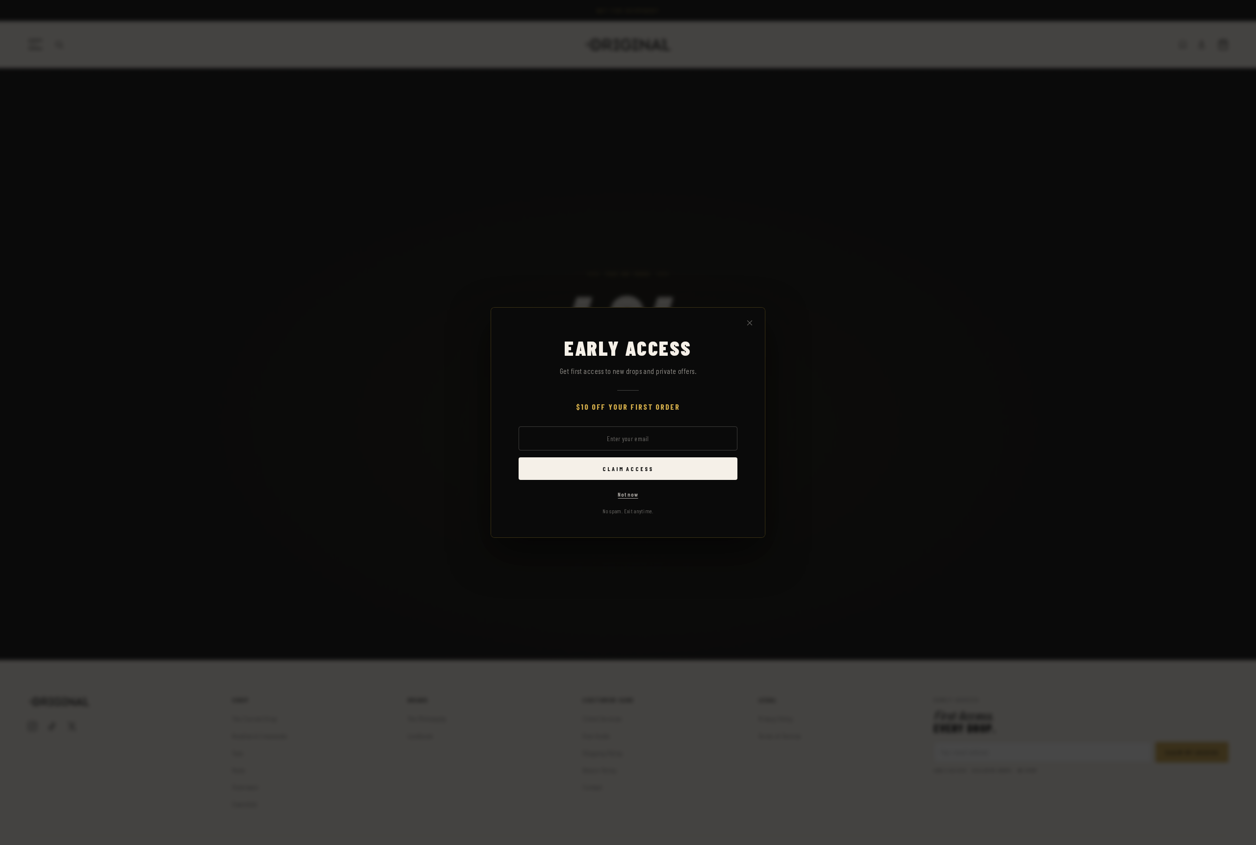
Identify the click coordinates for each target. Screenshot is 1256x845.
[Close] (749, 324)
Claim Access (628, 468)
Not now (628, 494)
